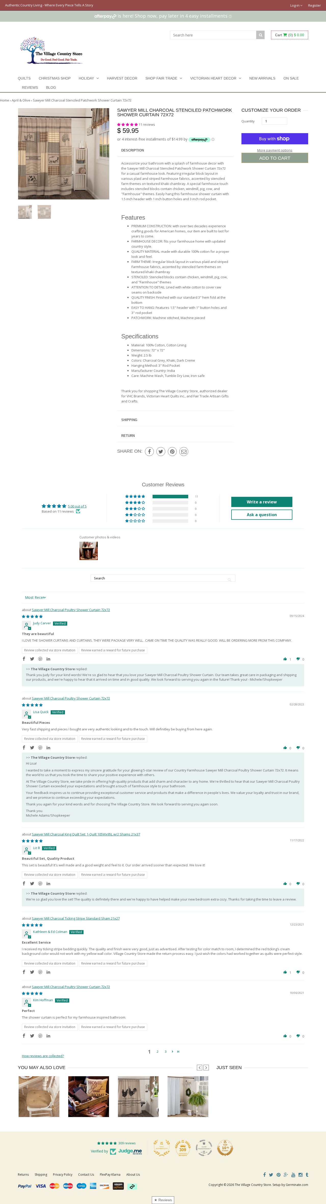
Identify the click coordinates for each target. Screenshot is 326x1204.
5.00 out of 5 (77, 506)
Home (4, 100)
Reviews (30, 87)
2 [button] (157, 1051)
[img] (32, 616)
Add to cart (274, 158)
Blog (51, 87)
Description (132, 150)
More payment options (274, 150)
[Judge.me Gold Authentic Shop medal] (162, 1148)
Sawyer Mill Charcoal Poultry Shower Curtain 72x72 (71, 609)
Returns (23, 1174)
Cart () (289, 35)
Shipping (129, 420)
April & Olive (21, 100)
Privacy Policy (62, 1174)
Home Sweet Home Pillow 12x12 (92, 1107)
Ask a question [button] (262, 514)
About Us (133, 1174)
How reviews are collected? (43, 1056)
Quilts (24, 78)
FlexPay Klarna (110, 1174)
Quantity (248, 121)
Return (128, 436)
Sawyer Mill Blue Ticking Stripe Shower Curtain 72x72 (207, 1107)
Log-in (295, 5)
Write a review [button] (262, 502)
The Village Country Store (253, 1185)
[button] (128, 124)
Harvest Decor (122, 78)
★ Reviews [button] (163, 1200)
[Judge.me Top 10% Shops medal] (225, 1148)
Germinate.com (297, 1185)
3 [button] (166, 1051)
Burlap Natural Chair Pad (39, 1107)
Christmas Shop (55, 78)
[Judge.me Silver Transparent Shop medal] (204, 1148)
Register (314, 5)
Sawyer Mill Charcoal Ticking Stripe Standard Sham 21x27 (76, 918)
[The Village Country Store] (51, 49)
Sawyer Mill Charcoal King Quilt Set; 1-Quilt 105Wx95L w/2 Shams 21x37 (86, 834)
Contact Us (86, 1174)
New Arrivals (262, 78)
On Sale (291, 78)
